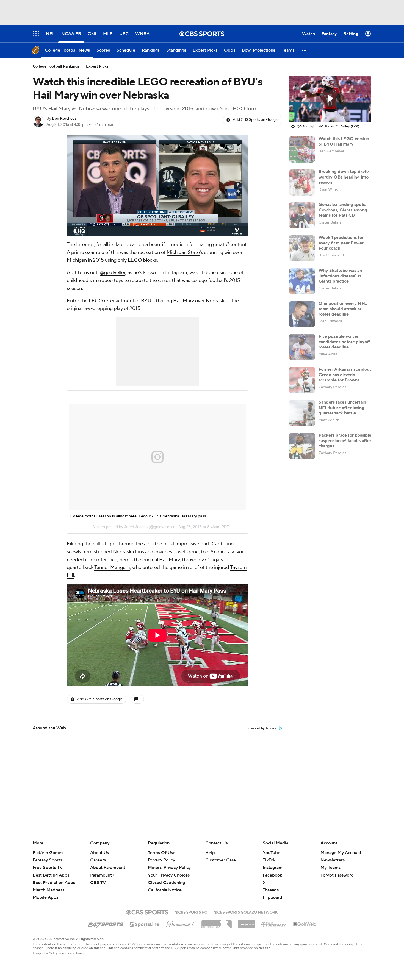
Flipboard (272, 897)
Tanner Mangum (112, 567)
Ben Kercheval (65, 118)
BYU (146, 301)
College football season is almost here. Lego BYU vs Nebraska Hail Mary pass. (138, 516)
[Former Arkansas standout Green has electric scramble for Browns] (302, 380)
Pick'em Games (48, 852)
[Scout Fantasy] (274, 924)
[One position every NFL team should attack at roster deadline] (302, 314)
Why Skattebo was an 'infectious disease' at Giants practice (340, 276)
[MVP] (246, 922)
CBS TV (98, 882)
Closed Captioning (166, 877)
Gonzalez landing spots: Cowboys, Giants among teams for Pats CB (343, 210)
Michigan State (183, 252)
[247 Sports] (105, 923)
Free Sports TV (48, 867)
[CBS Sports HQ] (191, 911)
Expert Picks (97, 66)
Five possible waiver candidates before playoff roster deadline (344, 342)
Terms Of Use (161, 852)
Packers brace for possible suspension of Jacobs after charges (345, 440)
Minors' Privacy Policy (169, 867)
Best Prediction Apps (54, 882)
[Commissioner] (216, 922)
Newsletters (332, 860)
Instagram (273, 867)
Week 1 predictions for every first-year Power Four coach (341, 243)
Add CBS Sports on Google (256, 119)
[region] (157, 185)
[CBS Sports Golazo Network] (246, 911)
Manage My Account (340, 852)
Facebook (272, 875)
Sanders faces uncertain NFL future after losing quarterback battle (342, 408)
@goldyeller (112, 272)
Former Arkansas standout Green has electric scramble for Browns (345, 375)
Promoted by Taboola (261, 728)
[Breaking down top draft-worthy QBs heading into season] (302, 182)
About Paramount (107, 867)
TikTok (269, 860)
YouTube (271, 852)
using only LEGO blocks (131, 260)
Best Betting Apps (51, 875)
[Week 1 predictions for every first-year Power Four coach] (302, 248)
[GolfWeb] (304, 924)
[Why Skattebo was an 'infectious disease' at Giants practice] (302, 281)
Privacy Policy (161, 860)
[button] (304, 50)
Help (210, 852)
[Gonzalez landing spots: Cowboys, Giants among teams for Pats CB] (302, 215)
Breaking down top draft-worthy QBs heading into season (344, 177)
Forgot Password (337, 875)
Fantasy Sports (47, 860)
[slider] (157, 220)
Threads (271, 890)
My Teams (330, 867)
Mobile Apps (45, 897)
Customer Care (220, 860)
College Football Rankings (56, 66)
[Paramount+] (180, 923)
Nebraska (216, 301)
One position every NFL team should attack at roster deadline (343, 309)
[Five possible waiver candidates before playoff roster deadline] (302, 347)
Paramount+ (102, 875)
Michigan (77, 260)
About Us (99, 852)
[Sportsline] (144, 923)
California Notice (165, 885)
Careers (98, 860)
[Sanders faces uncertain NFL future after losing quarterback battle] (302, 413)
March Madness (48, 890)
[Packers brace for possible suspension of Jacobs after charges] (302, 446)
